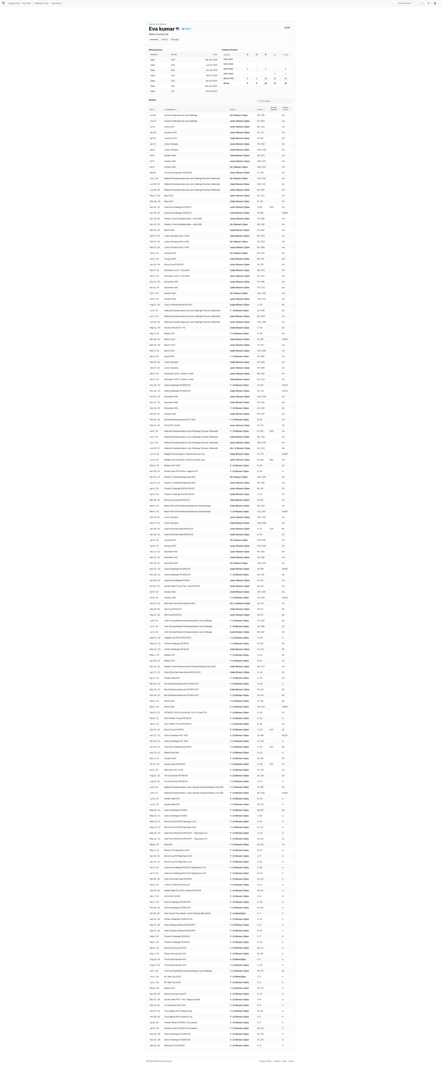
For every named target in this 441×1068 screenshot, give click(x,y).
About (291, 1061)
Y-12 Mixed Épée (238, 913)
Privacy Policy (265, 1061)
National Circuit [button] (41, 3)
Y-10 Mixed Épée (238, 959)
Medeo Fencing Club (158, 34)
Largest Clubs (14, 3)
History (165, 40)
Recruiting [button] (56, 3)
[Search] (422, 3)
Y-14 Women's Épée (239, 310)
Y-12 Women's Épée (239, 620)
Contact (277, 1061)
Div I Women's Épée (239, 115)
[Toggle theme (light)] (429, 3)
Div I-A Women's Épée (240, 448)
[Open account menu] (436, 3)
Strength (175, 40)
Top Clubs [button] (26, 3)
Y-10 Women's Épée (239, 885)
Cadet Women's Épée (239, 138)
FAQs (284, 1061)
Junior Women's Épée (240, 121)
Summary (154, 40)
